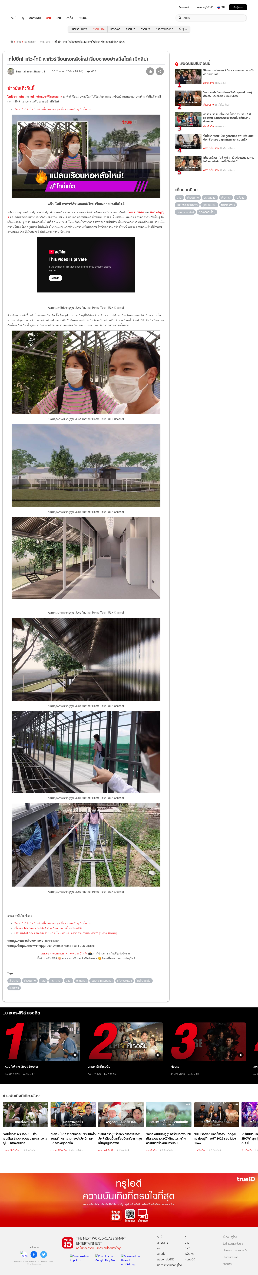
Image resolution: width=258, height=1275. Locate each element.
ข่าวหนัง (130, 29)
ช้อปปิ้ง (161, 1254)
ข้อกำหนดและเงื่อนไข (233, 1244)
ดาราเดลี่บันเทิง (211, 148)
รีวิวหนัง (145, 29)
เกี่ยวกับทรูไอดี (230, 1237)
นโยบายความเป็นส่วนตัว (235, 1250)
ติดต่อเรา (227, 1264)
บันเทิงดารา (30, 42)
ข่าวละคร (115, 29)
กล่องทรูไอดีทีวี (165, 1259)
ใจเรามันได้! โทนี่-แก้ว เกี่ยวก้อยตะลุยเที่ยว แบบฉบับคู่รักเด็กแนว (53, 109)
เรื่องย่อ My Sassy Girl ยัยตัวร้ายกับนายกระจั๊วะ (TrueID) (48, 928)
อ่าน (48, 18)
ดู (23, 18)
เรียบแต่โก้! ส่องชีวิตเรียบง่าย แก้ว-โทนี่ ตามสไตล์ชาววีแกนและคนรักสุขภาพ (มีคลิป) (65, 933)
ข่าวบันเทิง (99, 29)
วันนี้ (13, 18)
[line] (24, 1254)
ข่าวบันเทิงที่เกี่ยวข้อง (21, 1095)
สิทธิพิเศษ (35, 18)
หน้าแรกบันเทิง (79, 29)
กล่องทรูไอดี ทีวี (205, 7)
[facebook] (33, 1254)
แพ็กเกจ (189, 1254)
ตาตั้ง (70, 18)
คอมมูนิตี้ (190, 1259)
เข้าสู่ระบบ (238, 7)
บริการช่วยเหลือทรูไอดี (169, 1265)
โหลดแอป (184, 7)
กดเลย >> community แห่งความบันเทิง (64, 953)
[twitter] (43, 1254)
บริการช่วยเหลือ (230, 1257)
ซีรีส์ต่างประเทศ (164, 29)
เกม (59, 18)
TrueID (21, 7)
